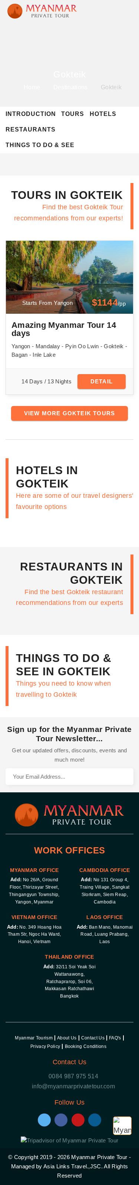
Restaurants (31, 129)
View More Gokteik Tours (69, 413)
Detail (101, 381)
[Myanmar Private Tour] (42, 9)
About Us (66, 1038)
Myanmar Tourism (34, 1038)
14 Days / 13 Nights (46, 381)
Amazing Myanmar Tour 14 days (63, 329)
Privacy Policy (45, 1046)
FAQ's (115, 1038)
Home (32, 87)
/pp (109, 302)
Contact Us (93, 1038)
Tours (72, 114)
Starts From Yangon (46, 303)
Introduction (31, 114)
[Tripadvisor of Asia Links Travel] (70, 1139)
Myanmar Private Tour (99, 1157)
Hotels (103, 114)
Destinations (70, 87)
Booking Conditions (85, 1046)
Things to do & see (40, 145)
